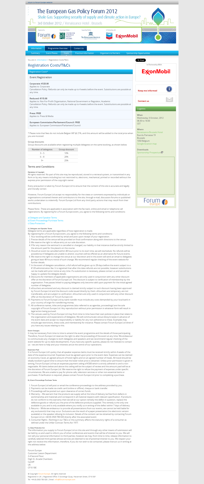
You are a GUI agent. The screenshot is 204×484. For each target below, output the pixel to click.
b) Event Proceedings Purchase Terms (45, 220)
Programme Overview (57, 48)
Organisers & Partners (110, 53)
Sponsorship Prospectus (148, 152)
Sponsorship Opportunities (138, 53)
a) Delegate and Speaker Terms (42, 217)
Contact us (143, 101)
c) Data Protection (36, 223)
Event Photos (52, 53)
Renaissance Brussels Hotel (150, 132)
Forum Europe (44, 474)
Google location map (147, 143)
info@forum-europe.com (65, 479)
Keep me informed (147, 90)
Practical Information (84, 53)
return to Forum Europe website (40, 2)
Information (36, 48)
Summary (35, 53)
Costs (66, 53)
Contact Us (79, 48)
